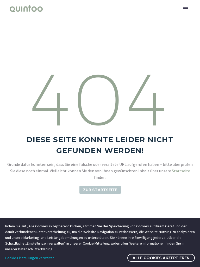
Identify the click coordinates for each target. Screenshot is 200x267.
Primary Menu (185, 9)
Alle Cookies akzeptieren (161, 258)
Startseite (181, 170)
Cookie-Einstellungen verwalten (29, 258)
